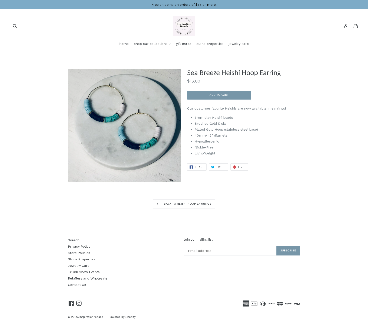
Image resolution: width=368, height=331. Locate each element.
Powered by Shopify (122, 316)
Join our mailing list (198, 239)
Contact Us (77, 285)
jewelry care (239, 44)
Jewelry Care (78, 266)
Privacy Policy (79, 246)
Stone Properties (81, 259)
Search (73, 240)
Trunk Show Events (84, 272)
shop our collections (153, 43)
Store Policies (79, 253)
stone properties (210, 44)
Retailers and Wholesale (87, 278)
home (124, 44)
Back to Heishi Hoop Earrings (187, 203)
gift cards (183, 44)
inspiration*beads (91, 316)
